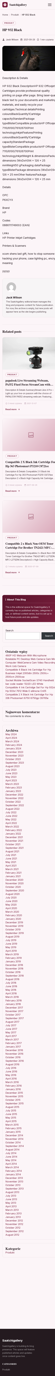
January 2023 (13, 791)
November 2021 (14, 840)
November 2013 (14, 1181)
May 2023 (10, 776)
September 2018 (14, 975)
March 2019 (12, 954)
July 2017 (10, 1025)
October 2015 (12, 1099)
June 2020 (11, 901)
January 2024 (13, 748)
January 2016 (13, 1089)
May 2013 (10, 1202)
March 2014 (12, 1167)
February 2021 (13, 872)
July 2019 (10, 940)
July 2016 (10, 1067)
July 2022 (10, 812)
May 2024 (11, 734)
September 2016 (14, 1060)
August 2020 (12, 894)
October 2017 (13, 1014)
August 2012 (12, 1234)
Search (9, 630)
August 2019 (12, 936)
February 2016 (13, 1085)
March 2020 (12, 911)
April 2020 (11, 908)
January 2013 (13, 1217)
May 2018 (10, 989)
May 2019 (10, 947)
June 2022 (11, 815)
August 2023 (12, 766)
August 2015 (12, 1107)
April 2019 (11, 950)
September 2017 (14, 1018)
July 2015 (10, 1110)
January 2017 (13, 1046)
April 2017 (11, 1036)
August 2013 (12, 1192)
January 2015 (13, 1131)
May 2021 (10, 862)
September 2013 (14, 1188)
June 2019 (11, 943)
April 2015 (11, 1121)
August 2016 (12, 1064)
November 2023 (14, 755)
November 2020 (14, 883)
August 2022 (12, 808)
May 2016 (10, 1075)
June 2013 (11, 1199)
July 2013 (10, 1195)
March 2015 (12, 1124)
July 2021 (10, 854)
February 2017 (13, 1043)
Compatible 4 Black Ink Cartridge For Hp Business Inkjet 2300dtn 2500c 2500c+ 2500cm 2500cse (28, 673)
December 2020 (14, 879)
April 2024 (11, 737)
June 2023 (11, 773)
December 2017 (14, 1007)
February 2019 (13, 957)
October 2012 (12, 1227)
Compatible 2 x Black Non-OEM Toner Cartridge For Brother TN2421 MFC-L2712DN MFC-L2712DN (29, 547)
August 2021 (12, 851)
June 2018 (11, 986)
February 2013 (13, 1213)
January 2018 (13, 1004)
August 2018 (12, 979)
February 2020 (13, 915)
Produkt (9, 23)
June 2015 (11, 1114)
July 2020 (11, 897)
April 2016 (11, 1078)
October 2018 (13, 972)
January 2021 (13, 876)
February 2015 (13, 1128)
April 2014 (11, 1163)
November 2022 (14, 798)
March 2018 (12, 996)
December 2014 (14, 1135)
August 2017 (12, 1021)
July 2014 (10, 1153)
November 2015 (14, 1096)
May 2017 (10, 1032)
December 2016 (14, 1050)
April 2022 (11, 823)
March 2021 (12, 869)
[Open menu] (50, 5)
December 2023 (14, 752)
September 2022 (14, 805)
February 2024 (13, 744)
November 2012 (14, 1224)
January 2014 (13, 1174)
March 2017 (12, 1039)
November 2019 (14, 925)
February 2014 (13, 1170)
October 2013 (12, 1185)
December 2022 (14, 794)
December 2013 (14, 1177)
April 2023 (11, 780)
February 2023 (13, 787)
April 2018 (11, 993)
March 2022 (12, 826)
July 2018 (10, 982)
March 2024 (12, 741)
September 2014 (14, 1146)
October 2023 (13, 759)
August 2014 (12, 1149)
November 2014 (14, 1138)
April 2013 (11, 1206)
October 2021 (12, 844)
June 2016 (11, 1071)
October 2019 (13, 929)
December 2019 (14, 922)
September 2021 (14, 847)
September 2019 (14, 933)
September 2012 (14, 1231)
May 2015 (10, 1117)
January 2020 (13, 918)
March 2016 (12, 1082)
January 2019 (13, 961)
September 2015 (14, 1103)
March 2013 (12, 1209)
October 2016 (13, 1057)
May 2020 (11, 904)
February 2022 (13, 830)
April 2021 (11, 865)
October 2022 (13, 801)
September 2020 (14, 890)
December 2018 (14, 965)
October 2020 (13, 886)
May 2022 (10, 819)
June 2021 (11, 858)
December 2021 (14, 837)
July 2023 (10, 769)
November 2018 (14, 968)
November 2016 (14, 1053)
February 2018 (13, 1000)
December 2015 (14, 1092)
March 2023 (12, 784)
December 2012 (14, 1220)
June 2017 (11, 1028)
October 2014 (13, 1142)
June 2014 (11, 1156)
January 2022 (13, 833)
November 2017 (14, 1011)
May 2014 (10, 1160)
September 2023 (14, 762)
